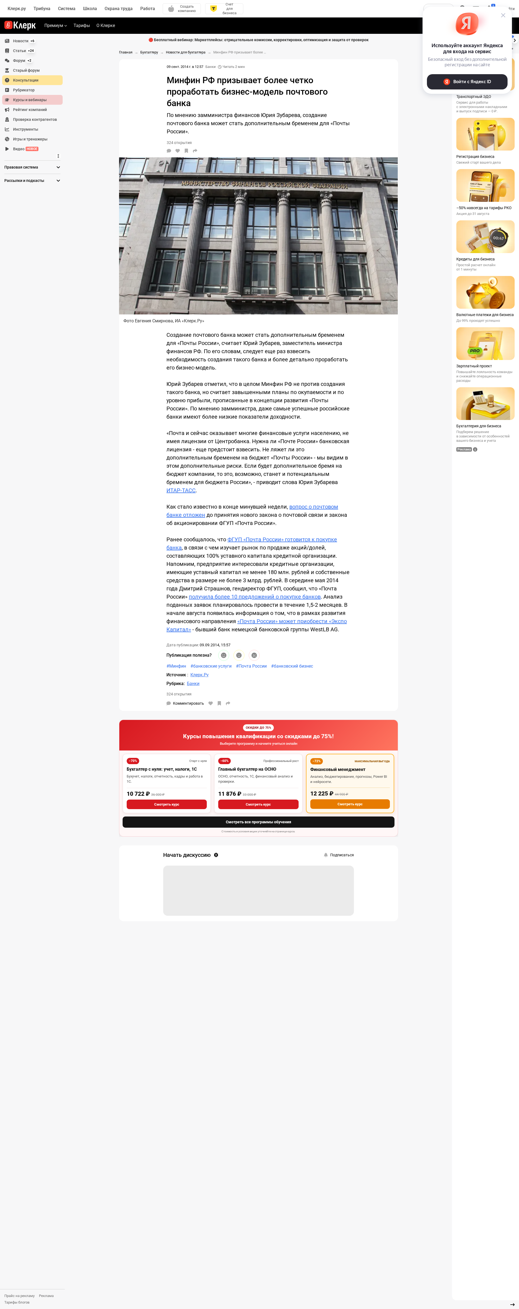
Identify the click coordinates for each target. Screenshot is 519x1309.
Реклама (46, 1296)
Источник (176, 674)
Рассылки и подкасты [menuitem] (24, 180)
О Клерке (105, 25)
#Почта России (251, 666)
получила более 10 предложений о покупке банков (255, 596)
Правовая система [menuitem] (21, 167)
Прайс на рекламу (19, 1296)
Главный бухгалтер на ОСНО (247, 769)
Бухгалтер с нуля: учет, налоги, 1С (162, 769)
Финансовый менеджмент (337, 769)
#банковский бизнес (292, 666)
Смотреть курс (166, 804)
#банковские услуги (211, 666)
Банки (210, 67)
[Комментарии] (169, 151)
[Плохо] (254, 655)
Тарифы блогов (16, 1302)
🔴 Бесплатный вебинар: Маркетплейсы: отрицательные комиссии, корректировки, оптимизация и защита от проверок (258, 40)
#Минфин (176, 666)
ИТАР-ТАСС (181, 490)
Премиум (53, 25)
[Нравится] (177, 151)
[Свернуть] (512, 1304)
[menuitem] (32, 41)
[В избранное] (186, 151)
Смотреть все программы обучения (258, 822)
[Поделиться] (195, 151)
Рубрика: (175, 683)
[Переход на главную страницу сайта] (20, 26)
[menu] (34, 95)
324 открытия (179, 694)
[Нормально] (238, 655)
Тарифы (82, 25)
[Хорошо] (223, 655)
